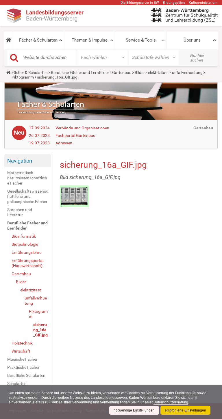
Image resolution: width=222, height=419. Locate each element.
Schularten (17, 383)
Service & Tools (141, 40)
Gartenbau (122, 72)
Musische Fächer (22, 359)
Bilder (140, 72)
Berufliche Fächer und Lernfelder (80, 72)
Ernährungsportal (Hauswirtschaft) (27, 263)
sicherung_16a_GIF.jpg (40, 329)
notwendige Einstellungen (134, 410)
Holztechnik (22, 343)
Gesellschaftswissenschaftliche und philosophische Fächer (27, 196)
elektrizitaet (158, 72)
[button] (8, 40)
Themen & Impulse (90, 40)
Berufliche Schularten (26, 375)
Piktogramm (23, 77)
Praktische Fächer (23, 367)
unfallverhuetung (187, 72)
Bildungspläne (174, 3)
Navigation (19, 161)
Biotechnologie (25, 244)
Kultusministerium (203, 3)
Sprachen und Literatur (19, 212)
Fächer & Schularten (38, 40)
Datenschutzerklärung (170, 402)
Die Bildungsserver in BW (140, 3)
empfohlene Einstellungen (185, 410)
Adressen (64, 143)
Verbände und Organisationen (82, 128)
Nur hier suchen (197, 57)
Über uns (192, 40)
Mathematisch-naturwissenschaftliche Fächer (27, 177)
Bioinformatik (24, 236)
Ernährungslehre (26, 252)
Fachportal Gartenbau (75, 135)
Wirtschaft (21, 351)
